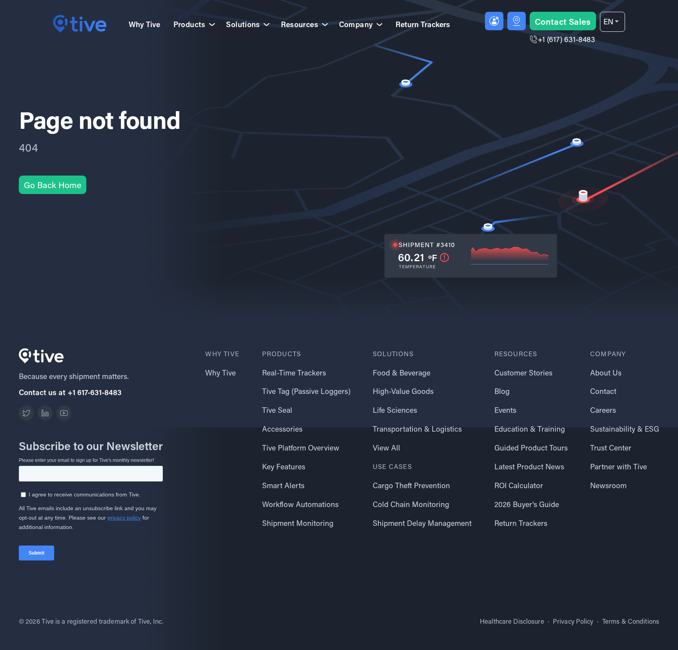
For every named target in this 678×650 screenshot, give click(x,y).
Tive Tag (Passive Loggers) (306, 391)
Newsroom (608, 485)
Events (505, 410)
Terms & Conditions (630, 621)
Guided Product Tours (531, 447)
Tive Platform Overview (300, 447)
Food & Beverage (401, 372)
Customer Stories (523, 372)
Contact (603, 391)
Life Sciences (395, 410)
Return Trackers (423, 24)
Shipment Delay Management (422, 523)
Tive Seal (277, 410)
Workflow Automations (300, 504)
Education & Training (529, 429)
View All (386, 447)
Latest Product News (529, 466)
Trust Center (610, 447)
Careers (603, 410)
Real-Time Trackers (294, 372)
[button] (612, 22)
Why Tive (144, 24)
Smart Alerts (283, 485)
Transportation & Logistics (417, 429)
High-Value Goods (403, 391)
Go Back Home (52, 184)
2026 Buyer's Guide (526, 504)
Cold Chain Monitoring (411, 504)
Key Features (283, 466)
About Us (606, 372)
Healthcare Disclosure (512, 621)
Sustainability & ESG (624, 429)
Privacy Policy (573, 621)
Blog (502, 391)
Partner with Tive (618, 466)
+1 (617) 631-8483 (566, 39)
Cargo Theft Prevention (411, 485)
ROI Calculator (518, 485)
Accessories (282, 429)
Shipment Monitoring (298, 523)
